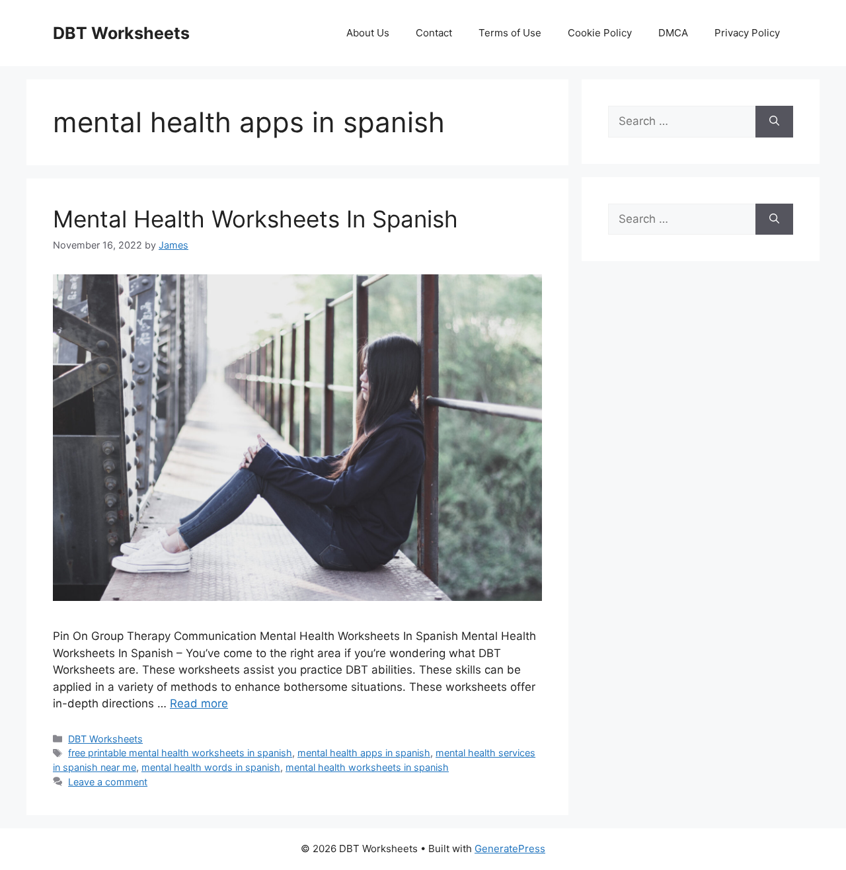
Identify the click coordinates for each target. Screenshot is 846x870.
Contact (434, 32)
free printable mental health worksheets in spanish (180, 752)
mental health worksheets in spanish (367, 767)
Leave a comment (107, 781)
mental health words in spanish (210, 767)
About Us (367, 32)
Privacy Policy (747, 32)
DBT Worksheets (121, 33)
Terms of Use (510, 32)
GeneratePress (510, 848)
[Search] (774, 122)
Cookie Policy (600, 32)
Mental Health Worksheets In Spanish (255, 219)
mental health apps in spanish (363, 752)
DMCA (673, 32)
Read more (199, 703)
